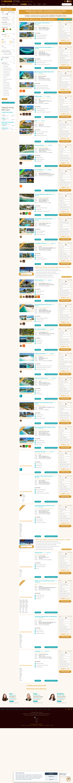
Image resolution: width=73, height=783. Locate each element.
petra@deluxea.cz (13, 658)
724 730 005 (49, 80)
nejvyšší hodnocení (35, 19)
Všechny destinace (5, 19)
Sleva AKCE (5, 47)
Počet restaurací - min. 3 (6, 71)
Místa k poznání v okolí (6, 87)
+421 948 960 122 (49, 360)
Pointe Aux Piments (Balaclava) (48, 247)
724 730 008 (48, 225)
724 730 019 (49, 202)
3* (3, 36)
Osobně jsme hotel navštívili (7, 54)
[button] (69, 24)
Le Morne (44, 27)
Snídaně (4, 41)
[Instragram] (71, 669)
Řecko (49, 668)
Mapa (47, 27)
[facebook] (66, 669)
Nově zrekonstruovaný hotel (7, 79)
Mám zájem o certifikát (66, 276)
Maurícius (3, 668)
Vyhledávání (47, 685)
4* (6, 36)
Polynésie (17, 668)
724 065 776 (47, 594)
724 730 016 (48, 458)
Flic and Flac (45, 382)
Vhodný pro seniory (6, 82)
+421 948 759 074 (50, 175)
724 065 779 (46, 103)
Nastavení (51, 779)
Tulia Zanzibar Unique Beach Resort (45, 218)
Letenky (39, 4)
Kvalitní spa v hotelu (6, 95)
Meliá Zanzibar (40, 96)
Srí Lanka (41, 668)
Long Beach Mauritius (42, 451)
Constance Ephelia (41, 145)
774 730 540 (49, 250)
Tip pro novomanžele (6, 85)
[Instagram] (65, 1)
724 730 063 (50, 152)
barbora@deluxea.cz (37, 658)
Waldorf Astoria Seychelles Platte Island (44, 72)
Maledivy (7, 668)
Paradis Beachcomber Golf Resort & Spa (44, 501)
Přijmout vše (51, 773)
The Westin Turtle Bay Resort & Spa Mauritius (46, 587)
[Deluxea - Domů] (6, 1)
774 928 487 (49, 544)
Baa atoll (43, 53)
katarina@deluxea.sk (61, 658)
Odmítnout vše (51, 776)
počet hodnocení (44, 19)
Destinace (3, 4)
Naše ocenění (29, 685)
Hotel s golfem (5, 66)
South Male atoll (45, 173)
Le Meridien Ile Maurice (42, 243)
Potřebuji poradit (61, 19)
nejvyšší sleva (52, 19)
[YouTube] (69, 669)
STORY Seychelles (41, 280)
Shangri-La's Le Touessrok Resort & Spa (46, 562)
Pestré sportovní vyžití (6, 83)
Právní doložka (41, 685)
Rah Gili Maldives (40, 169)
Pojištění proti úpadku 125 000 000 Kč (36, 683)
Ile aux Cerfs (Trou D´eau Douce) (48, 568)
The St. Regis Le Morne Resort (44, 22)
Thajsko (36, 668)
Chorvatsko (31, 668)
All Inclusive (13, 42)
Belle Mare (44, 200)
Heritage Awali (40, 537)
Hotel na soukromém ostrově (7, 69)
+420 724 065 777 (12, 659)
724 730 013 (48, 126)
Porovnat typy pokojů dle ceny (51, 43)
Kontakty (45, 4)
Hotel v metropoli (5, 90)
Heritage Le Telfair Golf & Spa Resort (45, 476)
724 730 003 (48, 55)
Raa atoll (43, 358)
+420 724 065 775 (36, 659)
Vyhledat (4, 98)
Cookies (52, 685)
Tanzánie (26, 668)
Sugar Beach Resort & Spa (43, 378)
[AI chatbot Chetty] (68, 778)
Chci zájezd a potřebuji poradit (8, 102)
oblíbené (27, 19)
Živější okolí (5, 80)
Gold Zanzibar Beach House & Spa (45, 304)
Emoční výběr (68, 19)
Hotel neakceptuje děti (6, 74)
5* (9, 36)
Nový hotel (4, 77)
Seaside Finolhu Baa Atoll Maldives (45, 47)
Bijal (37, 120)
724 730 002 (48, 334)
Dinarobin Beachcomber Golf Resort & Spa (45, 427)
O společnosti (23, 685)
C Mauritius (39, 611)
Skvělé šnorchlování (6, 93)
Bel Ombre (44, 481)
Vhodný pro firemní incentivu (7, 88)
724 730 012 (47, 484)
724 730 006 (46, 29)
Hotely (8, 4)
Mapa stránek (35, 685)
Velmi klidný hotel (5, 91)
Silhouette (44, 332)
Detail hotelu (37, 43)
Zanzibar (43, 100)
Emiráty (21, 668)
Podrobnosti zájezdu (65, 43)
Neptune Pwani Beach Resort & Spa (45, 402)
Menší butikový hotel (6, 64)
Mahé (43, 149)
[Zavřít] (69, 773)
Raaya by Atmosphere (42, 353)
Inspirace (30, 4)
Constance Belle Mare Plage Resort (45, 194)
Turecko (45, 668)
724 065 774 (47, 285)
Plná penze (4, 42)
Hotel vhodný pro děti (6, 72)
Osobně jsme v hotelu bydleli (7, 52)
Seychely (12, 668)
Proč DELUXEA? (15, 4)
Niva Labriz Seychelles (42, 329)
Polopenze (12, 41)
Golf (35, 4)
